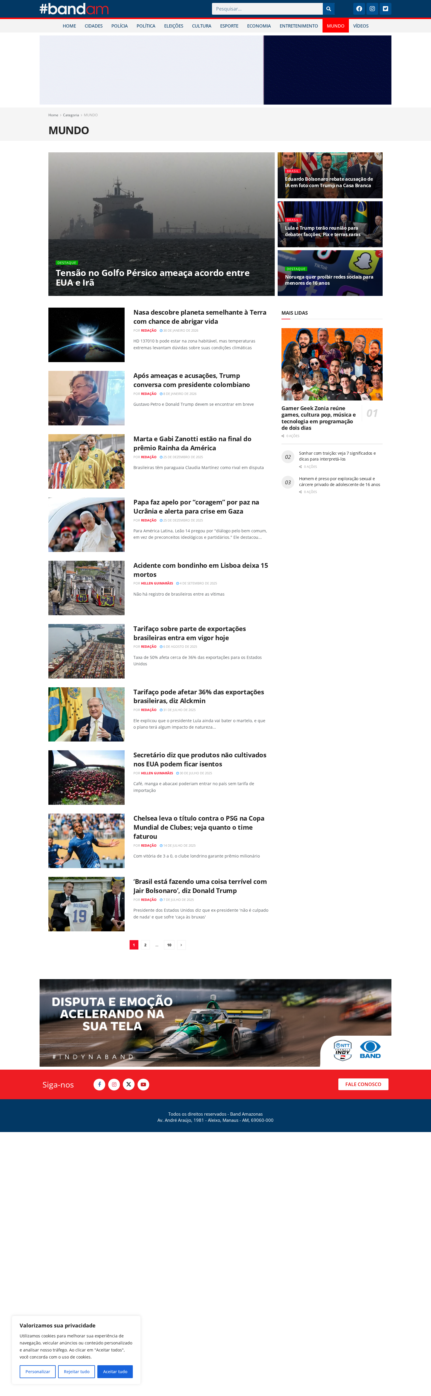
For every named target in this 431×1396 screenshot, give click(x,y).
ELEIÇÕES (173, 26)
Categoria (71, 115)
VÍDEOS (361, 26)
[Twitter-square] (385, 9)
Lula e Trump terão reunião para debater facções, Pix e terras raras (323, 231)
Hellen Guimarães (157, 583)
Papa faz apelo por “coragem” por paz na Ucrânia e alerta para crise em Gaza (196, 506)
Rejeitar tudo (76, 1371)
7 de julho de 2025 (178, 899)
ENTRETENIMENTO (299, 26)
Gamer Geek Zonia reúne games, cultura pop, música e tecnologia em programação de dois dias (318, 418)
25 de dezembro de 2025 (182, 457)
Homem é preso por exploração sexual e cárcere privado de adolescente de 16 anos (339, 481)
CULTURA (201, 26)
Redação (71, 294)
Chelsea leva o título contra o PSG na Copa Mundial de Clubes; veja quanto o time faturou (198, 827)
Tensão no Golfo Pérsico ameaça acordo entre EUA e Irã (153, 277)
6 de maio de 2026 (303, 245)
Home (53, 115)
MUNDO (336, 26)
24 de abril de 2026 (304, 294)
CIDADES (94, 26)
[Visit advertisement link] (215, 70)
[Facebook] (359, 9)
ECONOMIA (259, 26)
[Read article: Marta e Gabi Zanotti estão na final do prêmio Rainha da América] (86, 461)
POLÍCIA (119, 26)
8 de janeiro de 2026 (179, 393)
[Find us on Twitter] (129, 1084)
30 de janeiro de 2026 (180, 330)
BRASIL (293, 171)
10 (169, 944)
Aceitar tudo (115, 1371)
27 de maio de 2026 (303, 196)
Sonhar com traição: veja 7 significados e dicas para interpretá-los (337, 456)
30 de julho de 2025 (195, 773)
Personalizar (38, 1371)
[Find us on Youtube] (143, 1084)
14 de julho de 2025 (179, 845)
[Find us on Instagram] (114, 1084)
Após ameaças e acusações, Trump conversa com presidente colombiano (191, 380)
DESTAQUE (66, 262)
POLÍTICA (146, 26)
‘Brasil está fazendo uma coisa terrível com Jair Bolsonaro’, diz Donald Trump (200, 886)
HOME (69, 26)
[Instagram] (372, 9)
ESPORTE (229, 26)
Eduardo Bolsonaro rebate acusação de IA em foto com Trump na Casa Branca (329, 182)
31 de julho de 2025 (179, 710)
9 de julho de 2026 (100, 294)
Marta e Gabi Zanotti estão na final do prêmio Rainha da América (192, 443)
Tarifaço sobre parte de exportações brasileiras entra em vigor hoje (189, 633)
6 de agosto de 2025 (179, 646)
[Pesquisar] (329, 9)
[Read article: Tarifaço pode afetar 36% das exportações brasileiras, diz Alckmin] (86, 714)
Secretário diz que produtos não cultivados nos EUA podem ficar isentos (200, 759)
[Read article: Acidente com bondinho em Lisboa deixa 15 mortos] (86, 588)
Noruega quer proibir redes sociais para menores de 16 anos (329, 280)
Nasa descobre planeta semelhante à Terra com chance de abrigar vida (199, 316)
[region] (76, 1350)
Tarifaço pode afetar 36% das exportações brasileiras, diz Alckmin (198, 696)
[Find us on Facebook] (99, 1084)
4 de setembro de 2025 (198, 583)
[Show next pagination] (181, 945)
